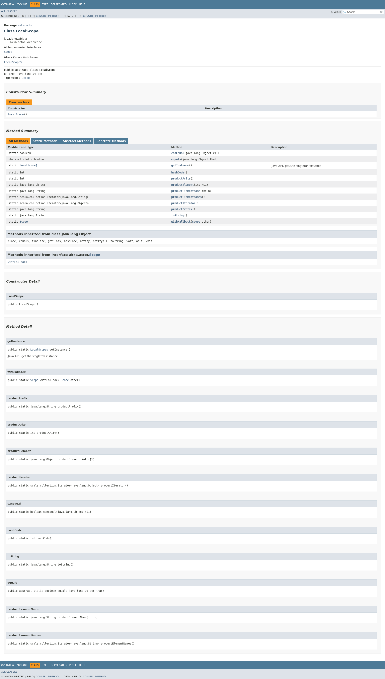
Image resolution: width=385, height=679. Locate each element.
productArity (180, 178)
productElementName (185, 191)
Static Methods (45, 141)
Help (82, 4)
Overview (7, 4)
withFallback (180, 221)
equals (176, 159)
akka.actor (25, 25)
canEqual (177, 153)
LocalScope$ (13, 62)
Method (53, 16)
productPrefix (181, 209)
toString (177, 215)
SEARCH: (336, 12)
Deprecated (59, 4)
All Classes (9, 11)
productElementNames (186, 197)
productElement (182, 184)
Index (73, 4)
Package (21, 4)
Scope (8, 51)
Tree (45, 4)
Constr (41, 16)
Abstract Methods (77, 141)
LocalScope (16, 114)
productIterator (183, 203)
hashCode (177, 172)
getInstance (180, 165)
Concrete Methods (111, 141)
